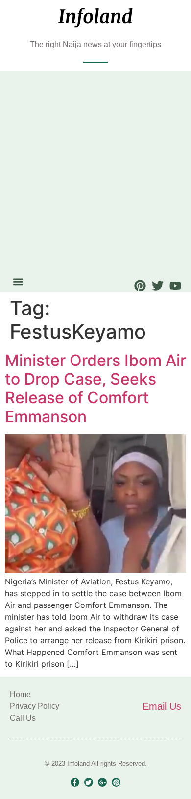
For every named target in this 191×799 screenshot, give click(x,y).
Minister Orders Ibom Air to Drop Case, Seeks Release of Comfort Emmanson (95, 388)
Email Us (162, 706)
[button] (18, 282)
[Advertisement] (95, 173)
